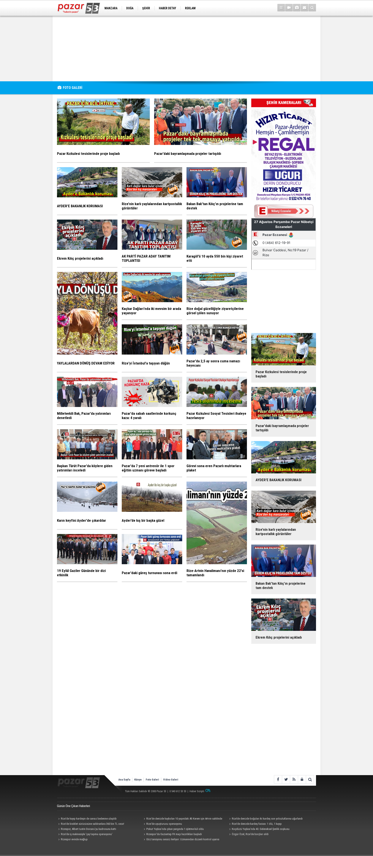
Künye (138, 779)
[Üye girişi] (302, 779)
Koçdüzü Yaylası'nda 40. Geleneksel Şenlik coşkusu (260, 829)
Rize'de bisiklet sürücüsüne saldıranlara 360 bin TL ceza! (92, 823)
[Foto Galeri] (296, 7)
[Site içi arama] (312, 7)
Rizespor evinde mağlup (74, 839)
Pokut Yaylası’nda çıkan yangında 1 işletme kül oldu (175, 829)
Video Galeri (170, 779)
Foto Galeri (152, 779)
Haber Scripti (197, 791)
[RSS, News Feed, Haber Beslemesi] (294, 779)
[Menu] (281, 7)
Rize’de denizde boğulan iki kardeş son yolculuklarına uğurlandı (267, 818)
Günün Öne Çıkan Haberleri (73, 806)
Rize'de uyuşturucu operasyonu (164, 823)
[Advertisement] (186, 48)
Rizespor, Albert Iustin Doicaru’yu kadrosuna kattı (88, 829)
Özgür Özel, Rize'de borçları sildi (250, 834)
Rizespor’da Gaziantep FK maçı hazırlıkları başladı (174, 834)
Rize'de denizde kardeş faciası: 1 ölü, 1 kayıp (257, 823)
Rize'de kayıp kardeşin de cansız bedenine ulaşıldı (89, 818)
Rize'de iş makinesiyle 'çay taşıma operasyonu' (86, 834)
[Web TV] (289, 7)
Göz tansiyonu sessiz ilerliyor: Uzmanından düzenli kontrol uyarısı (182, 839)
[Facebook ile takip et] (278, 779)
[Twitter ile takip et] (286, 779)
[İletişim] (304, 7)
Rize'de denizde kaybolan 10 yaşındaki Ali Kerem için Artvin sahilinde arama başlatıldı (182, 819)
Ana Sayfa (124, 779)
